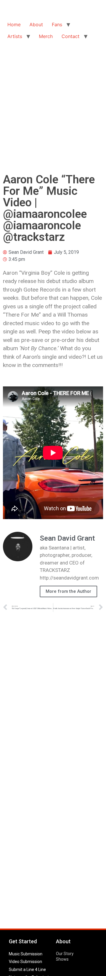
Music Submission (25, 954)
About (36, 24)
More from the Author (68, 591)
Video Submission (25, 961)
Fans (57, 24)
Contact (71, 36)
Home (14, 24)
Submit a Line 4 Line (27, 969)
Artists (14, 36)
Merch (46, 36)
